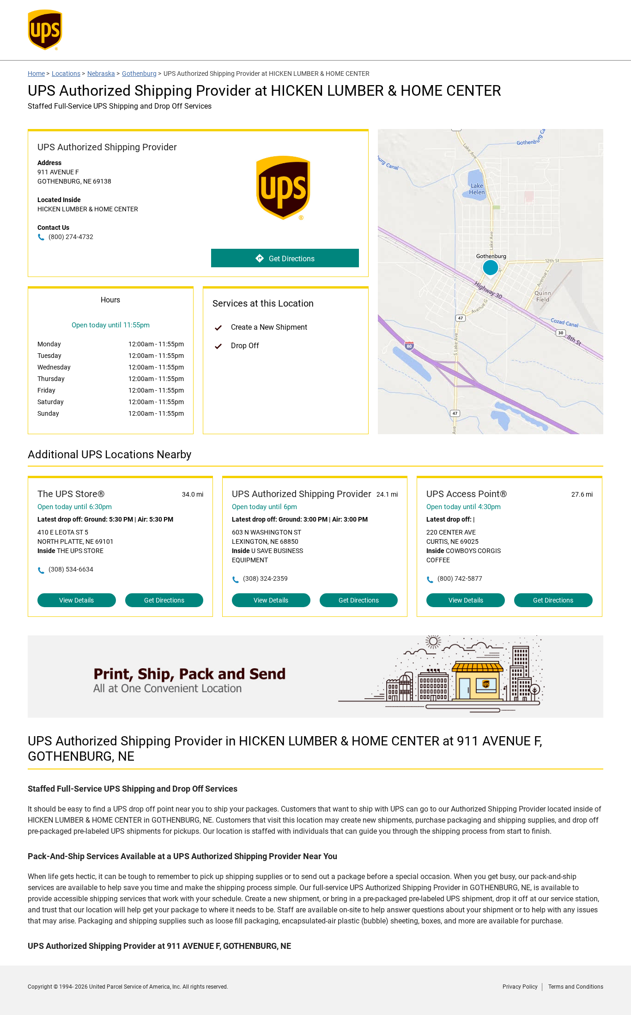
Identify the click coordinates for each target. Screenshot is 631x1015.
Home (36, 73)
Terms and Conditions (575, 987)
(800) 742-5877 (459, 578)
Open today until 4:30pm (463, 507)
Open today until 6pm (264, 507)
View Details (76, 600)
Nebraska (101, 73)
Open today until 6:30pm (74, 507)
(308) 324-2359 (265, 578)
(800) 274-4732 (71, 236)
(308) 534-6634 (71, 569)
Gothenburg (139, 73)
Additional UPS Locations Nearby (109, 454)
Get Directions (292, 258)
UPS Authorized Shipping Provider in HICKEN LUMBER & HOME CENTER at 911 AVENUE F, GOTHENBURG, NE (285, 748)
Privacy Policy (520, 987)
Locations (66, 73)
